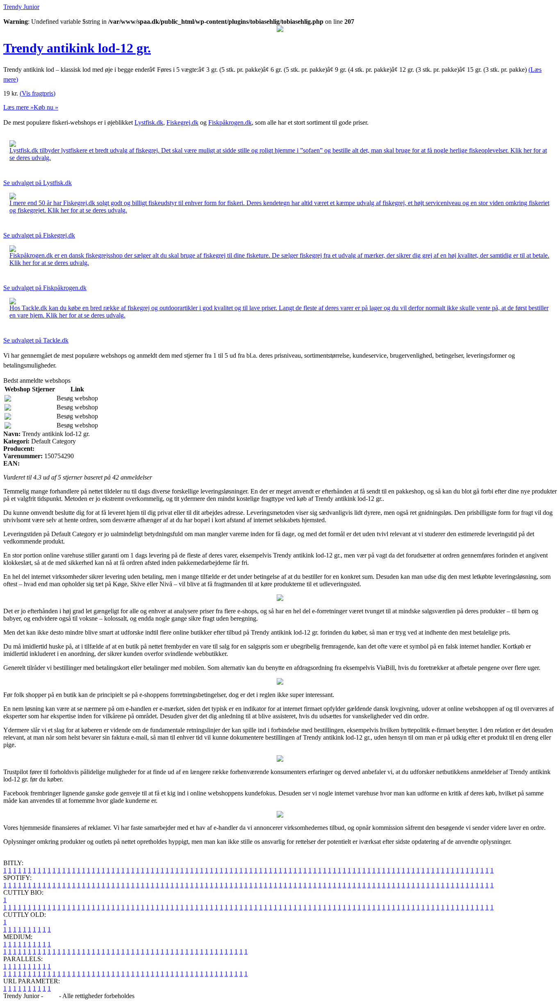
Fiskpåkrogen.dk (230, 122)
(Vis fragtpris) (37, 93)
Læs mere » (18, 107)
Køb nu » (46, 107)
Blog (51, 995)
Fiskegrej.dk (182, 122)
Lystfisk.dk (148, 122)
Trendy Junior (21, 6)
